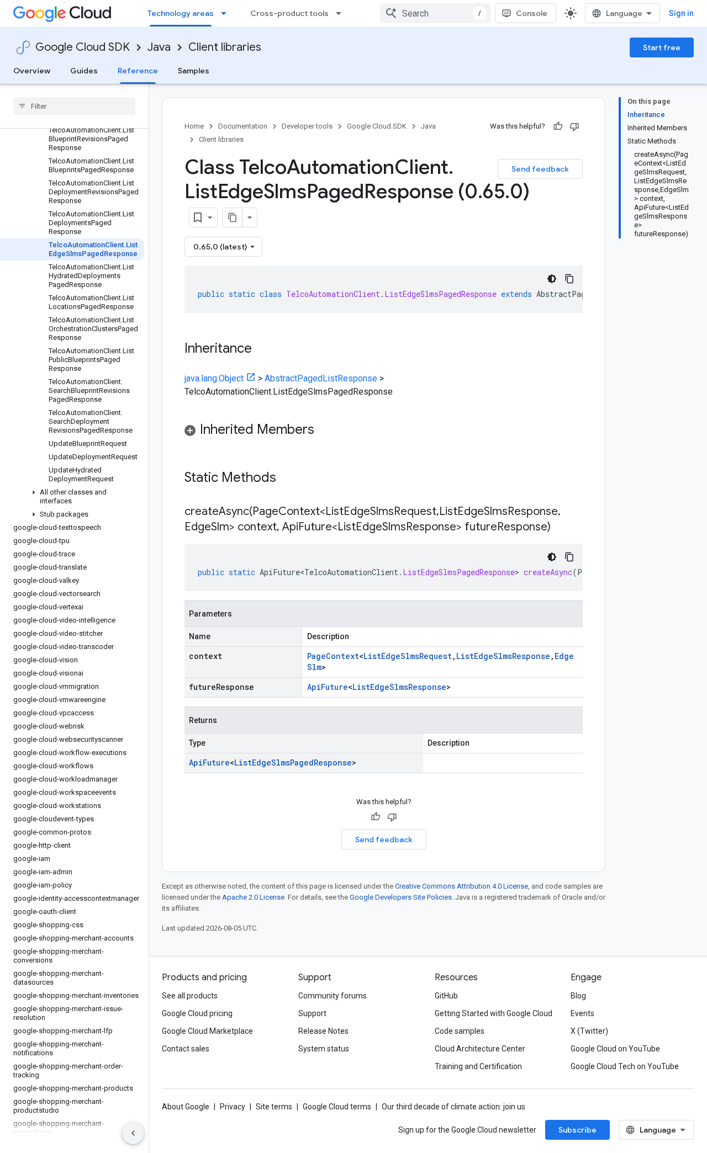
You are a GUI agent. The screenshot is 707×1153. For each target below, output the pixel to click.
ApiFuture (327, 687)
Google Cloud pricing (197, 1013)
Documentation (242, 126)
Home (194, 126)
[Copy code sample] (569, 279)
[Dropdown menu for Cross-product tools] (342, 13)
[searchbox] (74, 106)
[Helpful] (558, 126)
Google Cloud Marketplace (207, 1031)
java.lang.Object (214, 378)
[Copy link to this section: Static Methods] (290, 478)
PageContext (333, 656)
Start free (661, 47)
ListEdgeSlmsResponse (503, 656)
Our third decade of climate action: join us (453, 1106)
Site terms (274, 1106)
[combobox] (435, 13)
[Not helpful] (574, 126)
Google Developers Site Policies (401, 897)
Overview (31, 71)
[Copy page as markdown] (232, 217)
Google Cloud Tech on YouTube (625, 1066)
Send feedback (540, 169)
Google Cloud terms (337, 1106)
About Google (185, 1106)
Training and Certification (478, 1066)
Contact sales (185, 1048)
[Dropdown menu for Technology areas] (227, 13)
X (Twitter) (589, 1031)
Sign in (681, 13)
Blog (578, 995)
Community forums (332, 995)
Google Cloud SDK (82, 47)
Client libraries (224, 47)
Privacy (232, 1106)
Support (312, 1013)
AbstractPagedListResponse (321, 378)
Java (159, 47)
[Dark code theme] (552, 279)
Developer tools (307, 126)
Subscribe (577, 1130)
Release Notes (323, 1031)
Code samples (459, 1031)
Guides (84, 71)
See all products (190, 995)
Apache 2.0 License (253, 897)
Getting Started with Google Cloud (493, 1013)
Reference (138, 71)
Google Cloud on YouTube (615, 1048)
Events (582, 1013)
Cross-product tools (289, 13)
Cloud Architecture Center (480, 1048)
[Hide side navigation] (133, 1133)
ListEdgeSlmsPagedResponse (293, 762)
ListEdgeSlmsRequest (407, 656)
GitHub (446, 995)
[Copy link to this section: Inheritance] (263, 349)
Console (531, 13)
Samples (193, 71)
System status (323, 1048)
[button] (72, 497)
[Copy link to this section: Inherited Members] (325, 430)
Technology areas (180, 13)
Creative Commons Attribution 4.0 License (461, 886)
